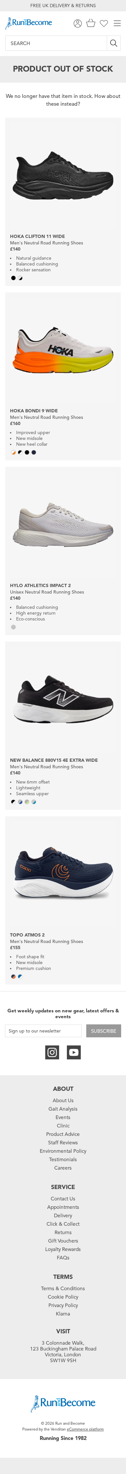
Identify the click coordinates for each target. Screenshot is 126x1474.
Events (63, 1117)
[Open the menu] (117, 23)
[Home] (28, 23)
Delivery (63, 1216)
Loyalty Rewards (63, 1249)
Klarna (63, 1314)
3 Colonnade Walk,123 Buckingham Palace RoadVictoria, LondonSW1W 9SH (63, 1351)
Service (63, 1187)
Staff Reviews (63, 1143)
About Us (63, 1100)
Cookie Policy (63, 1297)
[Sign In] (78, 23)
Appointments (63, 1207)
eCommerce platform (85, 1429)
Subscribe (103, 1031)
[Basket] (90, 23)
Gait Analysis (63, 1109)
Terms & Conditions (63, 1288)
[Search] (114, 43)
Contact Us (63, 1199)
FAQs (63, 1258)
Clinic (63, 1126)
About (63, 1088)
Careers (63, 1168)
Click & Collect (63, 1224)
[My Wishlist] (104, 23)
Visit (63, 1331)
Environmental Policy (63, 1151)
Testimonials (63, 1159)
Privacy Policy (63, 1305)
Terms (63, 1276)
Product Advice (63, 1134)
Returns (63, 1232)
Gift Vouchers (63, 1241)
